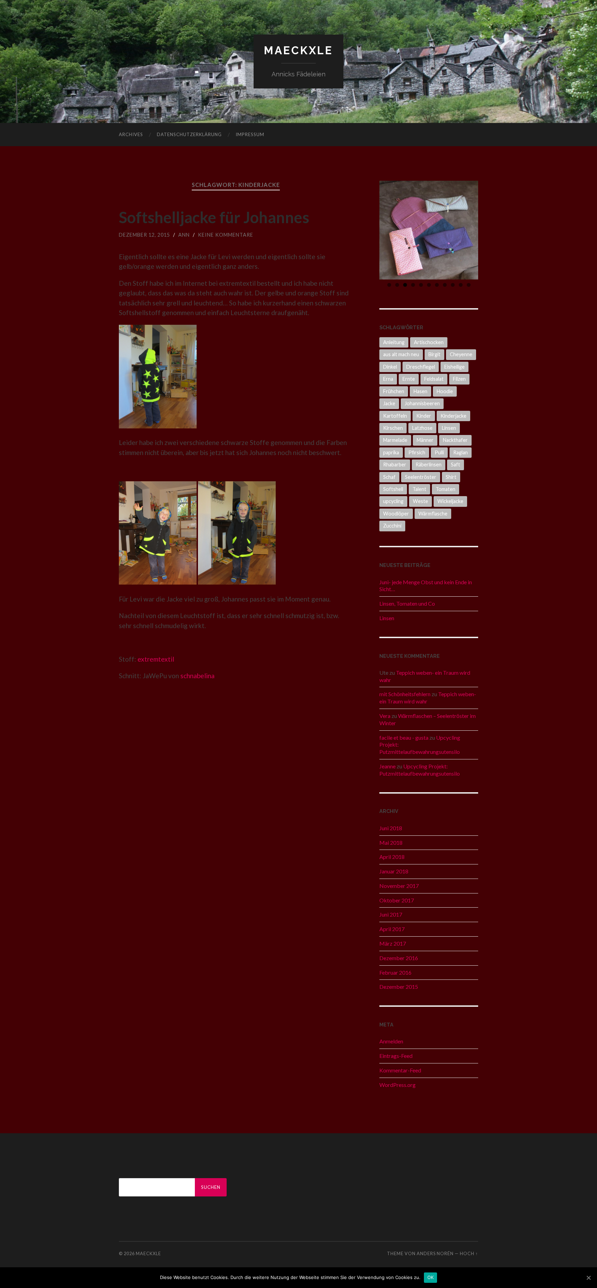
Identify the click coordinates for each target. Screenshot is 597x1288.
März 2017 (392, 943)
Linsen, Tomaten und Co (407, 603)
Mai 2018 (390, 842)
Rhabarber (394, 464)
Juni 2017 (390, 914)
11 (469, 285)
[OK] (588, 1277)
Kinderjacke (453, 416)
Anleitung (394, 342)
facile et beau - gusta (403, 737)
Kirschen (393, 428)
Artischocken (429, 342)
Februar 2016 (395, 972)
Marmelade (395, 440)
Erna (388, 379)
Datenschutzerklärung (189, 134)
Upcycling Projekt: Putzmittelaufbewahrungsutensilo (419, 770)
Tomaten (445, 489)
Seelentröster (420, 477)
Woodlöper (396, 514)
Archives (131, 134)
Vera (384, 715)
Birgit (434, 354)
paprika (391, 452)
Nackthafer (455, 440)
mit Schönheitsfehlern (404, 694)
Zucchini (392, 526)
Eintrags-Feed (396, 1055)
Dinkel (390, 367)
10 (461, 285)
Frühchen (393, 391)
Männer (425, 440)
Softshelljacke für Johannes (214, 217)
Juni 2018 (390, 828)
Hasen (420, 391)
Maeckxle (298, 50)
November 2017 (399, 885)
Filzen (459, 379)
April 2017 (392, 929)
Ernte (408, 379)
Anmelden (391, 1041)
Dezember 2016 (398, 958)
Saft (455, 464)
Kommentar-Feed (400, 1070)
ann (184, 235)
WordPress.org (397, 1084)
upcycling (393, 501)
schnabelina (197, 676)
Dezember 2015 (398, 986)
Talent (419, 489)
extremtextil (156, 659)
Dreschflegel (420, 367)
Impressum (250, 134)
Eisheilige (454, 367)
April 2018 (392, 856)
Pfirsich (416, 452)
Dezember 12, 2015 (144, 235)
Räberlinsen (429, 464)
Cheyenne (461, 354)
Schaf (389, 477)
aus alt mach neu (401, 354)
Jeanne (387, 766)
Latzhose (422, 428)
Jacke (389, 403)
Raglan (460, 452)
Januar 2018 (393, 871)
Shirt (451, 477)
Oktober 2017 (396, 900)
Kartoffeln (395, 416)
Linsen (449, 428)
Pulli (439, 452)
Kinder (423, 416)
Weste (420, 501)
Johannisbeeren (422, 403)
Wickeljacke (450, 501)
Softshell (393, 489)
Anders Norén (435, 1253)
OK (430, 1277)
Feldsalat (434, 379)
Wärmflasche (432, 514)
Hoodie (445, 391)
